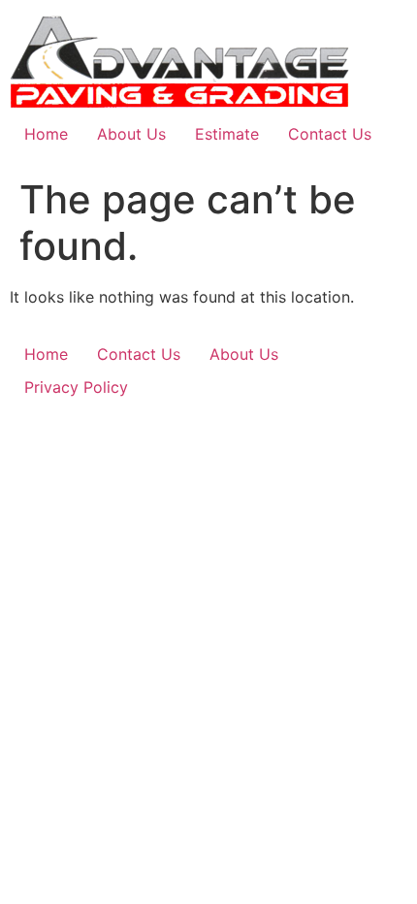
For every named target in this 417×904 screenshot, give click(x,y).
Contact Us (329, 134)
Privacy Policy (76, 387)
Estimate (227, 134)
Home (46, 134)
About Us (131, 134)
